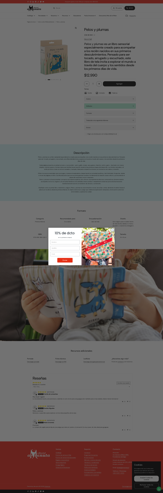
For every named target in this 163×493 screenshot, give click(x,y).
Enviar (65, 260)
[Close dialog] (112, 229)
